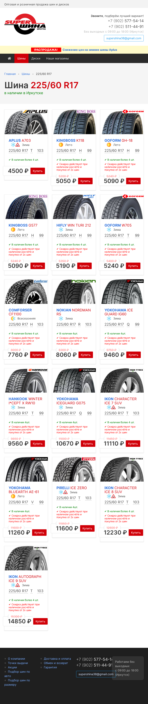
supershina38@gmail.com (123, 38)
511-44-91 (126, 26)
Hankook (25, 401)
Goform (118, 140)
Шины (21, 58)
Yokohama (119, 312)
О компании (16, 658)
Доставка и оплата (57, 658)
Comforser (20, 312)
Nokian (73, 312)
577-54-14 (126, 21)
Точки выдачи (18, 663)
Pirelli (71, 488)
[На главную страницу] (25, 34)
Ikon (121, 401)
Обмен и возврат (56, 663)
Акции (12, 667)
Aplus (20, 140)
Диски (35, 58)
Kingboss (70, 140)
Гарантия (50, 667)
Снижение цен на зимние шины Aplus (75, 50)
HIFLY (73, 225)
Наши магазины (57, 58)
